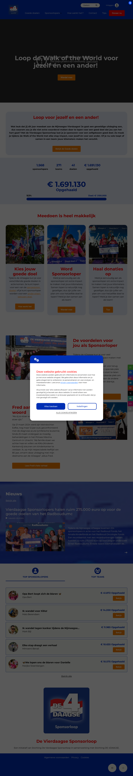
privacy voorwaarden (69, 382)
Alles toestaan (50, 406)
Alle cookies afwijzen (66, 413)
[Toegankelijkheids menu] (130, 2)
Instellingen (82, 406)
